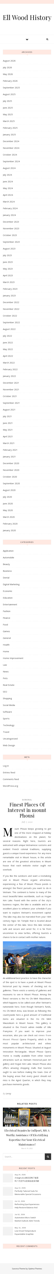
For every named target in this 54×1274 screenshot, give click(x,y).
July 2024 (7, 174)
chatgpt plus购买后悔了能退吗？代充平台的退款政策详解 (27, 1179)
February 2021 (10, 449)
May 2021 (8, 429)
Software (7, 711)
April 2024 (8, 194)
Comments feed (11, 779)
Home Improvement (13, 658)
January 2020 (9, 530)
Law (5, 664)
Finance (6, 617)
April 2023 (8, 275)
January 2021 (9, 456)
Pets (5, 678)
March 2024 (9, 201)
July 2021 (7, 416)
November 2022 (11, 308)
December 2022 (11, 302)
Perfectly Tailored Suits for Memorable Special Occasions (28, 1193)
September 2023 (11, 241)
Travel (6, 731)
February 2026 (10, 80)
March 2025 (9, 121)
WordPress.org (10, 785)
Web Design (9, 745)
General (7, 637)
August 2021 (9, 409)
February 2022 (10, 369)
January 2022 (9, 376)
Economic (7, 591)
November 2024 (11, 147)
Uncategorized (10, 738)
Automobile (8, 557)
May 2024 (8, 188)
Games (6, 631)
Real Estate (8, 684)
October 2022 (10, 315)
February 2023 (10, 288)
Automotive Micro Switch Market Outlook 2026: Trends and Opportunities (27, 1219)
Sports (6, 718)
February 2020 (10, 523)
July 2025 (7, 100)
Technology (8, 725)
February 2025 (10, 127)
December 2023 (11, 221)
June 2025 (8, 107)
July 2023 (7, 255)
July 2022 (7, 335)
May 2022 (8, 349)
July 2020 (7, 496)
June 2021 (8, 423)
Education (8, 597)
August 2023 (9, 248)
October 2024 (10, 154)
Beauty (6, 564)
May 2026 (8, 74)
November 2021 (11, 389)
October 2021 (10, 396)
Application (8, 550)
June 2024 (8, 181)
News (6, 671)
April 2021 (8, 436)
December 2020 (11, 463)
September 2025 (11, 87)
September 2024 (11, 161)
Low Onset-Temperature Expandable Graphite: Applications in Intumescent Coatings (27, 1233)
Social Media (9, 705)
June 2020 (8, 503)
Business (7, 570)
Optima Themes (35, 1268)
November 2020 (11, 469)
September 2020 (11, 483)
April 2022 (8, 355)
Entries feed (9, 772)
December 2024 (11, 141)
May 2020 (8, 510)
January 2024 (9, 215)
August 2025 (9, 94)
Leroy (8, 1093)
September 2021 (11, 402)
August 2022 (9, 329)
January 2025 (9, 134)
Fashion (6, 611)
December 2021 (11, 382)
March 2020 (9, 516)
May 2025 (8, 114)
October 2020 (10, 476)
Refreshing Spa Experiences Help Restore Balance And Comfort (27, 1206)
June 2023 (8, 261)
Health (6, 644)
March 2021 (9, 443)
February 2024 (10, 208)
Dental (6, 577)
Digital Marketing (11, 584)
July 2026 (7, 67)
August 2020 (9, 490)
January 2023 (9, 295)
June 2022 (8, 342)
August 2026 (9, 60)
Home (6, 651)
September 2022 (11, 322)
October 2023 (10, 235)
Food (5, 624)
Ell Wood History (27, 17)
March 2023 (9, 282)
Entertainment (10, 604)
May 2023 (8, 268)
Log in (6, 765)
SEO (5, 691)
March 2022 (9, 362)
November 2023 (11, 228)
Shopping (7, 698)
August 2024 (9, 168)
